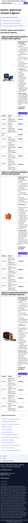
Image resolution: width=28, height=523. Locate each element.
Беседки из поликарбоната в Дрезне (11, 424)
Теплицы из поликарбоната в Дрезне (11, 419)
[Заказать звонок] (25, 3)
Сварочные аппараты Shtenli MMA (12, 20)
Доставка (4, 484)
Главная (4, 456)
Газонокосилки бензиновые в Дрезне (11, 450)
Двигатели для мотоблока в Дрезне (11, 445)
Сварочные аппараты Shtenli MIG (11, 23)
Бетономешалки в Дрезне (8, 448)
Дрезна (4, 458)
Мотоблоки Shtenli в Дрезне (9, 421)
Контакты (4, 481)
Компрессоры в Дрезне (7, 442)
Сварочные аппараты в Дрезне (9, 434)
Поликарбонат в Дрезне (8, 440)
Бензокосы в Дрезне (7, 429)
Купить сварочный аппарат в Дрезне (14, 1)
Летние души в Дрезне (7, 432)
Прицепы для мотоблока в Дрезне (10, 437)
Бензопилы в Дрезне (7, 427)
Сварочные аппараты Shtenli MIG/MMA (13, 26)
